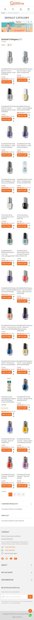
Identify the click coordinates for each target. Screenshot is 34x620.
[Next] (23, 494)
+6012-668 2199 (10, 550)
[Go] (30, 597)
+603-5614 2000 (10, 547)
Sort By (11, 22)
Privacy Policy (16, 603)
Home (3, 13)
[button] (13, 81)
